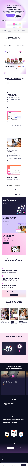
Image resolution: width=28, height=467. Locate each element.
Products (3, 456)
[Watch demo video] (14, 24)
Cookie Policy (13, 465)
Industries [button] (8, 304)
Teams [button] (20, 304)
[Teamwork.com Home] (4, 0)
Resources (3, 459)
